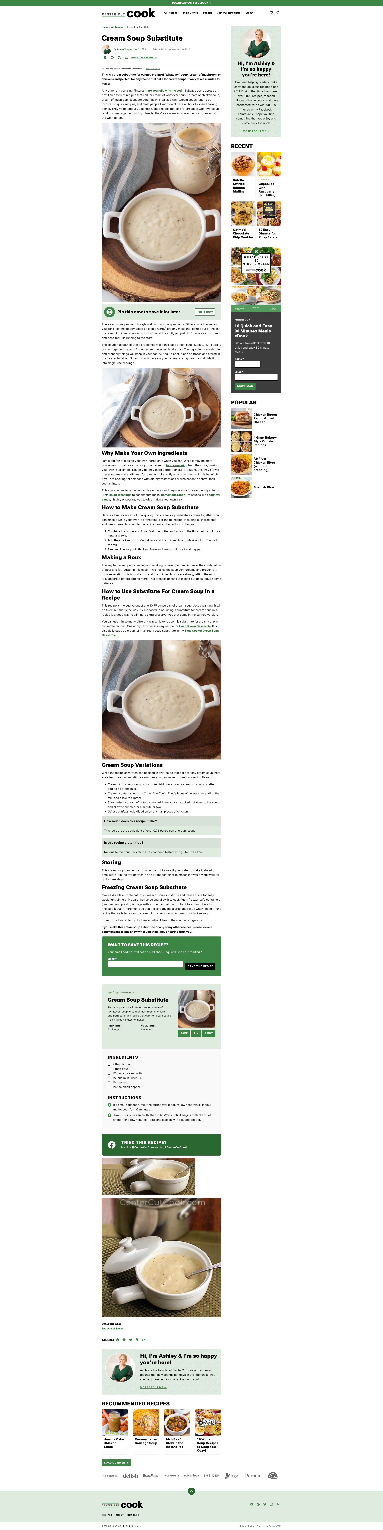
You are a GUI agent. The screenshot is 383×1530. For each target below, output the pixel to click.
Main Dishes (190, 12)
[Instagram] (271, 1504)
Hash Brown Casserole (195, 626)
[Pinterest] (258, 1504)
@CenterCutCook (143, 1147)
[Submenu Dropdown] (179, 13)
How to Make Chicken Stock (114, 1443)
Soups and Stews (112, 1328)
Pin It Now (205, 311)
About (249, 12)
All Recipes (170, 12)
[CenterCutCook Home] (129, 12)
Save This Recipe (200, 966)
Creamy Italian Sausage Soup (146, 1441)
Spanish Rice (264, 487)
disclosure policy (153, 69)
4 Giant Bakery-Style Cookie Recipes (265, 441)
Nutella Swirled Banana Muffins (239, 185)
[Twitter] (265, 1504)
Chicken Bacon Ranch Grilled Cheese (265, 418)
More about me (254, 131)
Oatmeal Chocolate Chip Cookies (243, 233)
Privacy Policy (247, 1526)
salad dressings (120, 495)
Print (209, 1033)
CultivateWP (275, 1526)
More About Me (151, 1387)
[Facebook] (251, 1504)
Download (245, 386)
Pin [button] (196, 1033)
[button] (109, 992)
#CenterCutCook (175, 1147)
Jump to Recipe (142, 57)
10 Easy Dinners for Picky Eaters (268, 233)
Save (184, 1033)
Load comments (116, 1462)
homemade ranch (173, 495)
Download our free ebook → (191, 2)
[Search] (278, 12)
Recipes (107, 1515)
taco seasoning (176, 465)
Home (105, 27)
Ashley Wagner (124, 49)
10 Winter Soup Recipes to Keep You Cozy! (207, 1445)
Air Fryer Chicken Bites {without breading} (264, 464)
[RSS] (278, 1504)
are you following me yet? (165, 90)
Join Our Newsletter (229, 12)
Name (239, 358)
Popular (207, 12)
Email (112, 958)
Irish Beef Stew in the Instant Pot (174, 1443)
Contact (133, 1515)
